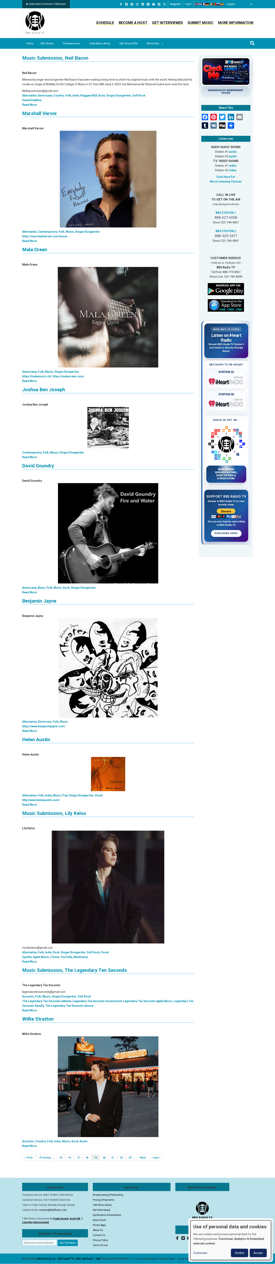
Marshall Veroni (39, 113)
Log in (188, 4)
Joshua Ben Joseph (43, 389)
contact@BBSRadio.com (53, 1210)
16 (70, 1157)
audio (233, 151)
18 (88, 1157)
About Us (98, 1230)
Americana (45, 95)
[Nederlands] (200, 4)
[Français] (204, 4)
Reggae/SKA (88, 95)
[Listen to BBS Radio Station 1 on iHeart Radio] (226, 380)
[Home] (35, 23)
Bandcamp (80, 957)
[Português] (215, 4)
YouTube (66, 957)
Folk (68, 95)
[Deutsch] (207, 4)
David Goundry (38, 466)
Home (29, 43)
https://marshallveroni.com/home (44, 236)
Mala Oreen (34, 249)
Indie (75, 95)
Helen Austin (36, 739)
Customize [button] (200, 1253)
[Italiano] (211, 4)
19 (96, 1158)
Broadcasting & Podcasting (108, 1194)
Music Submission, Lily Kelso (54, 813)
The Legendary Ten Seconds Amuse (69, 1005)
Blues (41, 587)
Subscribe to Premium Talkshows (47, 4)
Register (175, 4)
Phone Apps (99, 1225)
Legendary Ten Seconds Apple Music (147, 1001)
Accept (258, 1253)
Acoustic (28, 996)
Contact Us (99, 1235)
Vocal (98, 795)
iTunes (54, 957)
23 (131, 1157)
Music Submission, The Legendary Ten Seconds (74, 970)
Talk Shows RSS (128, 43)
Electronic (45, 721)
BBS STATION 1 (226, 212)
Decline (239, 1253)
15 (62, 1157)
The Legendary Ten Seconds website (46, 1001)
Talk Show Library (102, 1205)
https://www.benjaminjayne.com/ (43, 726)
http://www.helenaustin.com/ (41, 800)
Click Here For (225, 176)
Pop (65, 795)
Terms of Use (100, 1245)
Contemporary (47, 231)
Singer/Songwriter (118, 95)
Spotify (27, 957)
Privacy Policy (100, 1240)
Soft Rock (138, 95)
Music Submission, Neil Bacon (55, 58)
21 (114, 1157)
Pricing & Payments (103, 1200)
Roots (84, 1141)
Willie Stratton (38, 1019)
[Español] (222, 4)
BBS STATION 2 (226, 231)
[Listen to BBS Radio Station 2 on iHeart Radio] (226, 402)
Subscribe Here (226, 533)
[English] (196, 4)
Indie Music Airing (99, 43)
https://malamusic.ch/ (36, 376)
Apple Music (41, 957)
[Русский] (218, 4)
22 (122, 1157)
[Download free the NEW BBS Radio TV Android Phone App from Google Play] (226, 288)
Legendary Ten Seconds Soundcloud (97, 1001)
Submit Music (200, 23)
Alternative (29, 95)
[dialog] (230, 1240)
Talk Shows (47, 43)
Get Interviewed (167, 23)
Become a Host (133, 23)
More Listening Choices (226, 181)
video (233, 165)
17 (79, 1157)
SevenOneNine (31, 100)
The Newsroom (71, 43)
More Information (235, 23)
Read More (29, 104)
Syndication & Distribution (107, 1215)
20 (105, 1157)
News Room (99, 1220)
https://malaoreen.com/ (68, 376)
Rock (101, 95)
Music (70, 231)
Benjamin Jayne (39, 601)
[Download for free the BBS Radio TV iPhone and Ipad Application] (226, 305)
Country (59, 95)
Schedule (105, 23)
